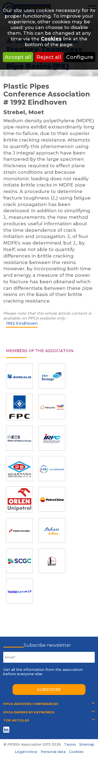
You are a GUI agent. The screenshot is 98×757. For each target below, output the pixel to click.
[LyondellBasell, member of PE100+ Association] (51, 468)
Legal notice (26, 752)
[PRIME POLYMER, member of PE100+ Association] (19, 530)
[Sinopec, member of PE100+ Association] (51, 560)
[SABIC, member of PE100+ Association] (51, 530)
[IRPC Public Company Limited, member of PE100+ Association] (51, 438)
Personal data (53, 752)
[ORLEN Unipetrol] (19, 500)
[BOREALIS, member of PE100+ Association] (19, 375)
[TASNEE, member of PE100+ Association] (19, 591)
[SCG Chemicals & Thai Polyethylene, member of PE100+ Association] (19, 560)
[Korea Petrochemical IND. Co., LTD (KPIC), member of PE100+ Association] (19, 468)
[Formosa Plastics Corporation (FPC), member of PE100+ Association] (19, 407)
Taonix (70, 744)
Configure (79, 57)
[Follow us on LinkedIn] (7, 729)
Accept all (18, 57)
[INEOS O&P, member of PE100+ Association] (19, 438)
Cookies (51, 38)
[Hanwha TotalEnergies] (51, 406)
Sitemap (86, 744)
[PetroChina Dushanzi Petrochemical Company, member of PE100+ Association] (51, 499)
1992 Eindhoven (22, 323)
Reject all (48, 57)
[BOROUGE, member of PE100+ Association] (51, 375)
